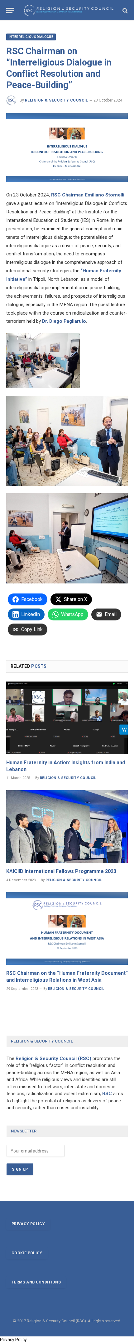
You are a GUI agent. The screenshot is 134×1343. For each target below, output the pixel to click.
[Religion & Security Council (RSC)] (70, 10)
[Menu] (10, 10)
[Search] (124, 10)
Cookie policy (27, 1253)
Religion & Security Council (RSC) (53, 1058)
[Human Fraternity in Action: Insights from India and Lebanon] (67, 718)
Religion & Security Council (56, 100)
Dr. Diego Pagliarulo (64, 321)
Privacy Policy (13, 1339)
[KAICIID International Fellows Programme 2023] (67, 826)
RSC (107, 1093)
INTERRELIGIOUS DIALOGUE (31, 37)
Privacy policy (28, 1224)
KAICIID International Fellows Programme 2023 (61, 871)
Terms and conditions (36, 1282)
